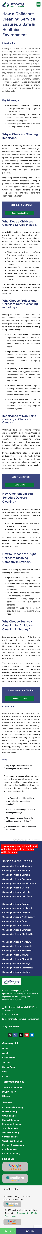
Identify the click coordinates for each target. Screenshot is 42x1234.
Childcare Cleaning (11, 1153)
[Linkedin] (32, 1035)
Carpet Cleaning (10, 1137)
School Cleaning (10, 1128)
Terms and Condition (12, 1087)
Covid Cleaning (9, 1149)
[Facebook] (15, 1035)
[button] (35, 4)
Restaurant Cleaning (11, 1124)
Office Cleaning (9, 1111)
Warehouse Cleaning (12, 1141)
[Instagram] (10, 1035)
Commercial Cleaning (12, 1107)
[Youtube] (26, 1035)
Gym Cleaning (9, 1116)
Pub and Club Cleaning (13, 1145)
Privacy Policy (9, 1092)
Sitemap (6, 1096)
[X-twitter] (21, 1035)
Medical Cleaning (10, 1120)
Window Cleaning (10, 1132)
